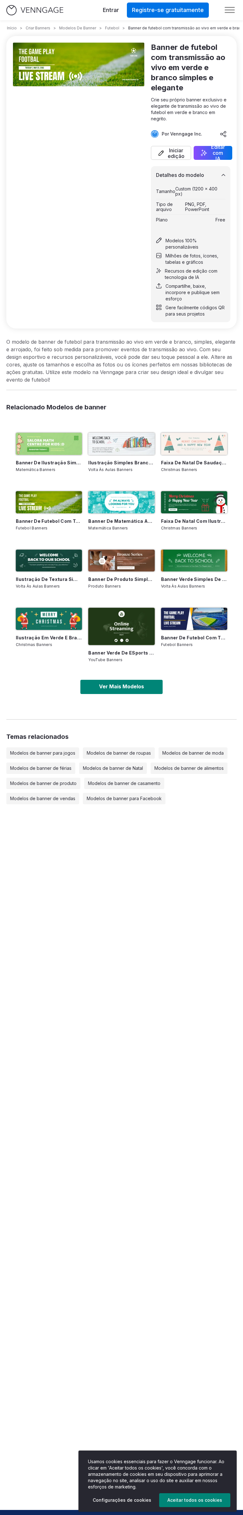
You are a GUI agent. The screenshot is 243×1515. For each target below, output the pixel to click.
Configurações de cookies (122, 1500)
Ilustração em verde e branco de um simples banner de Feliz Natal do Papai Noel (49, 637)
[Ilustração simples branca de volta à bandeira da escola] (121, 444)
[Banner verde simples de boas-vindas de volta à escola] (194, 561)
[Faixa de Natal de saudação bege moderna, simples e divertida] (194, 444)
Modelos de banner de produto (43, 783)
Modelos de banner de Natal (113, 768)
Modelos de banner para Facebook (124, 798)
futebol (112, 28)
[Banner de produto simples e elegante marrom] (121, 561)
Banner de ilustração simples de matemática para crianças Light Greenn (49, 462)
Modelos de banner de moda (193, 753)
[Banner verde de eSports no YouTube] (121, 626)
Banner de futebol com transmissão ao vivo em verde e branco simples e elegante (49, 521)
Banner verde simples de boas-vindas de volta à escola (194, 579)
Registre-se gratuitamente (168, 10)
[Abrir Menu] (230, 10)
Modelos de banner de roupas (119, 753)
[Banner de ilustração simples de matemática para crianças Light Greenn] (49, 444)
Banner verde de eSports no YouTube (121, 652)
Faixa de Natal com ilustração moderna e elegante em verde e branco (194, 521)
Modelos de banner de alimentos (189, 768)
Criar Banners (38, 28)
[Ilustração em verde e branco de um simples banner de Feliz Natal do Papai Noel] (49, 619)
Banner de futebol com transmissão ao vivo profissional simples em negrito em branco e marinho (194, 637)
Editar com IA (218, 153)
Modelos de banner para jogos (42, 753)
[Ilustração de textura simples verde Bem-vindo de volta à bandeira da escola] (49, 561)
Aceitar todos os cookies (194, 1500)
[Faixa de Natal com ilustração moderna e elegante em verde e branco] (194, 502)
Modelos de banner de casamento (124, 783)
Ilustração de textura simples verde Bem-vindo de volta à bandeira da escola (49, 579)
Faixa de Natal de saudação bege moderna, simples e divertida (194, 462)
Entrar (111, 10)
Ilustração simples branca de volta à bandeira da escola (121, 462)
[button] (171, 153)
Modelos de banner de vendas (42, 798)
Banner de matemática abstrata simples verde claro (121, 521)
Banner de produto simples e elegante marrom (121, 579)
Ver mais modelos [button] (121, 686)
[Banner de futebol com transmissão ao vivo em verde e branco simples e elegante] (49, 502)
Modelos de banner (77, 28)
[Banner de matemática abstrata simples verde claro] (121, 502)
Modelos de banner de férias (41, 768)
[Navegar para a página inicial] (34, 10)
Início (12, 28)
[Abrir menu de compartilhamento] (223, 134)
